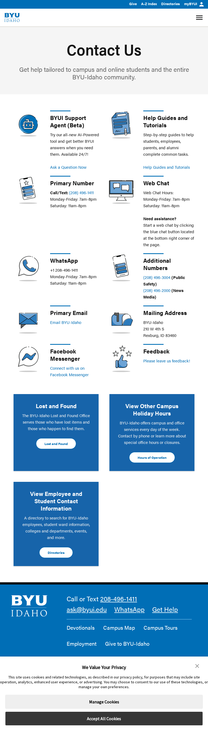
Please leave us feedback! (166, 360)
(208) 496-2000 (156, 290)
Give (133, 3)
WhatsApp (129, 609)
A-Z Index (149, 3)
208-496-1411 (118, 598)
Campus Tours (160, 627)
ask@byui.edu (87, 609)
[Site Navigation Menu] (200, 17)
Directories (170, 3)
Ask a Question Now (68, 167)
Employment (81, 643)
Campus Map (119, 627)
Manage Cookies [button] (104, 701)
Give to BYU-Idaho (127, 643)
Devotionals (81, 627)
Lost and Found (56, 443)
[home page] (12, 17)
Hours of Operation (152, 457)
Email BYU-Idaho (65, 322)
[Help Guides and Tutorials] (121, 125)
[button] (197, 666)
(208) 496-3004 (156, 277)
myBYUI (190, 3)
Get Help (165, 609)
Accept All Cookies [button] (104, 718)
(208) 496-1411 (81, 192)
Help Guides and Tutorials (165, 121)
